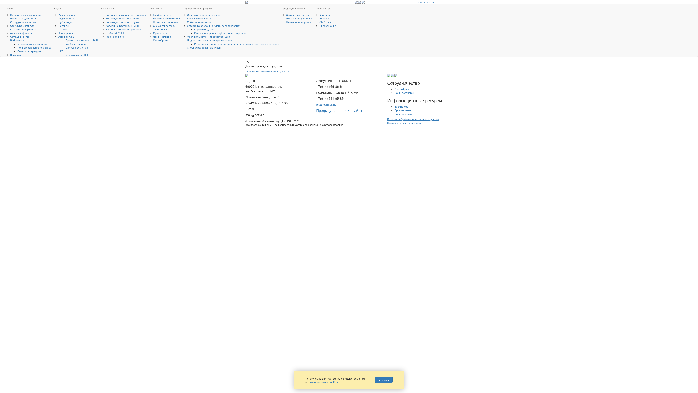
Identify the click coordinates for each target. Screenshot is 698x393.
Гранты (62, 29)
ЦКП (60, 51)
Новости (324, 18)
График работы (162, 15)
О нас (9, 8)
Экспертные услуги (297, 15)
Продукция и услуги (293, 8)
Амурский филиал (21, 33)
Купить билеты (425, 2)
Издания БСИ (66, 18)
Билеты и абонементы (166, 18)
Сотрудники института (23, 22)
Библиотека (17, 40)
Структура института (22, 25)
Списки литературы (29, 51)
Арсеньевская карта (199, 18)
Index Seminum (115, 36)
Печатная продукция (298, 22)
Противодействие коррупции (404, 123)
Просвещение (327, 25)
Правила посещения (165, 22)
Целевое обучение (77, 47)
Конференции (66, 33)
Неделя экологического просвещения (209, 40)
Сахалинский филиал (23, 29)
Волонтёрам (401, 89)
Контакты (324, 15)
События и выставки (199, 22)
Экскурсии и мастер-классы (203, 15)
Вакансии (15, 55)
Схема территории (164, 25)
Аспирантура (66, 36)
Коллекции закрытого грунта (122, 22)
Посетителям (156, 8)
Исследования (67, 15)
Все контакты (326, 104)
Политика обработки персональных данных (413, 119)
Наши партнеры (404, 92)
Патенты (63, 25)
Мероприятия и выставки (32, 44)
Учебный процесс (76, 44)
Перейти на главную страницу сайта (267, 71)
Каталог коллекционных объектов (126, 15)
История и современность (25, 15)
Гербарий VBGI (115, 33)
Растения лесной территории (123, 29)
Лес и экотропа (162, 36)
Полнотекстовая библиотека (34, 47)
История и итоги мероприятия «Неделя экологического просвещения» (236, 44)
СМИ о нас (325, 22)
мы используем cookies (324, 382)
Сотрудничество (19, 36)
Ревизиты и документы (23, 18)
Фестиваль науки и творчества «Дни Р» (210, 36)
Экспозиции (160, 29)
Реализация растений (299, 18)
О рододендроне (204, 29)
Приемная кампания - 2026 (82, 40)
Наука (57, 8)
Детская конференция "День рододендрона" (213, 25)
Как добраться (161, 40)
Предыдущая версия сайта (339, 110)
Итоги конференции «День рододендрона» (220, 33)
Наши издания (403, 114)
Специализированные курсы (204, 47)
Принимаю (383, 380)
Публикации (65, 22)
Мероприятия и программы (198, 8)
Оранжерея (160, 33)
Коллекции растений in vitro (122, 25)
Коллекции (107, 8)
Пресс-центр (322, 8)
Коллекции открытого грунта (122, 18)
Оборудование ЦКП (77, 55)
